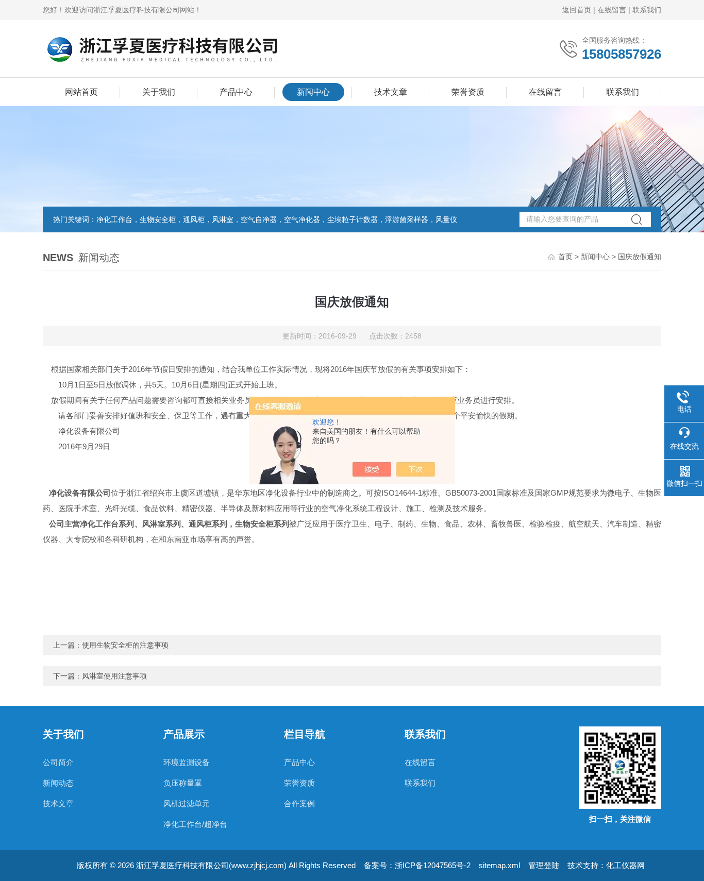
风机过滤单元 (186, 803)
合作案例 (299, 803)
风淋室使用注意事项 (114, 676)
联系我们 (646, 10)
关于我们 (158, 92)
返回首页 (576, 10)
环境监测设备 (186, 762)
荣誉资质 (467, 92)
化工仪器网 (625, 865)
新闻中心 (313, 92)
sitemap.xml (499, 865)
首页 (565, 256)
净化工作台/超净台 (195, 824)
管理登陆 (543, 865)
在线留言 (611, 10)
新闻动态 (58, 782)
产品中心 (236, 92)
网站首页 (81, 92)
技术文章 (390, 92)
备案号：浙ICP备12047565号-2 (417, 865)
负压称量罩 (182, 782)
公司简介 (58, 762)
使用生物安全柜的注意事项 (125, 645)
